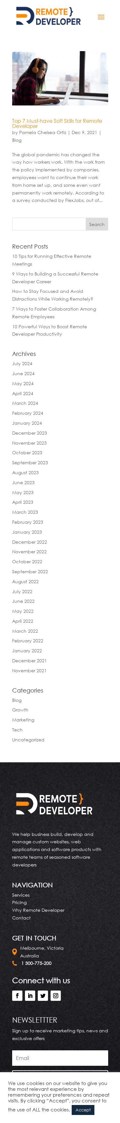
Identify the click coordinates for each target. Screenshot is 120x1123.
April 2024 (22, 393)
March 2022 (25, 631)
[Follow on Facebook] (17, 996)
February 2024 (27, 413)
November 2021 (29, 670)
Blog (16, 140)
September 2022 (30, 571)
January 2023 (27, 532)
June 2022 (23, 601)
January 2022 (27, 650)
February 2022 (27, 640)
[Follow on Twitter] (43, 996)
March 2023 (25, 512)
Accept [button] (83, 1109)
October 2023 (27, 452)
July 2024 (22, 363)
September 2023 (30, 462)
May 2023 (23, 492)
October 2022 (27, 561)
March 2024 (25, 403)
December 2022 (29, 542)
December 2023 (29, 433)
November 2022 (29, 551)
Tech (17, 729)
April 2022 (22, 621)
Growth (20, 709)
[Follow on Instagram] (56, 996)
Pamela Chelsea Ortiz (42, 132)
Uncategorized (28, 739)
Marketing (23, 719)
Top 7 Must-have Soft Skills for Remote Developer (57, 123)
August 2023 (25, 472)
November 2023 (29, 443)
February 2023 (27, 522)
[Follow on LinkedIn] (30, 996)
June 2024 (23, 373)
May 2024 (23, 383)
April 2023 (22, 502)
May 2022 (23, 611)
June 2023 (23, 482)
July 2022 (22, 591)
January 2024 (27, 423)
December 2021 (29, 660)
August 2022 (25, 581)
